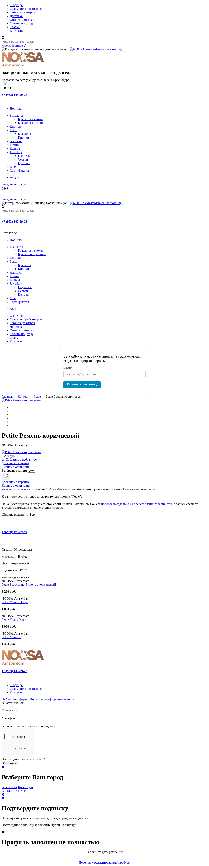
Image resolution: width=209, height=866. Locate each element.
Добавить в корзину (15, 463)
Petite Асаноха (11, 637)
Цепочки (24, 163)
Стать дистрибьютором (26, 8)
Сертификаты (19, 170)
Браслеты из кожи (30, 119)
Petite (13, 130)
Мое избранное (13, 45)
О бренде (16, 5)
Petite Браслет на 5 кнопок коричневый (29, 584)
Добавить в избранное (21, 459)
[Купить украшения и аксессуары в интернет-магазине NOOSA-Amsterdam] (23, 664)
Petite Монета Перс (15, 602)
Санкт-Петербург (14, 790)
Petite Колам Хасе (14, 619)
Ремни (14, 144)
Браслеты (16, 115)
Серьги (23, 159)
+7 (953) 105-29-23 (14, 94)
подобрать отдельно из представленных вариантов (136, 504)
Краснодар (25, 787)
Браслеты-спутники (32, 122)
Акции (14, 177)
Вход (5, 184)
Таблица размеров (22, 12)
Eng (119, 49)
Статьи (15, 27)
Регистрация (18, 184)
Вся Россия (9, 787)
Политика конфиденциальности (52, 699)
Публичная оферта (15, 699)
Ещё (13, 166)
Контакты (16, 30)
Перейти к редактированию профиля (104, 862)
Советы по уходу (21, 23)
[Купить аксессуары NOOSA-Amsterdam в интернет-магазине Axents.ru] (23, 66)
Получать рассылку (82, 384)
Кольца (15, 148)
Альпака (16, 141)
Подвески (25, 155)
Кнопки (15, 126)
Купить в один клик (16, 467)
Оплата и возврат (22, 19)
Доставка (16, 16)
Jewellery (16, 152)
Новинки (16, 108)
